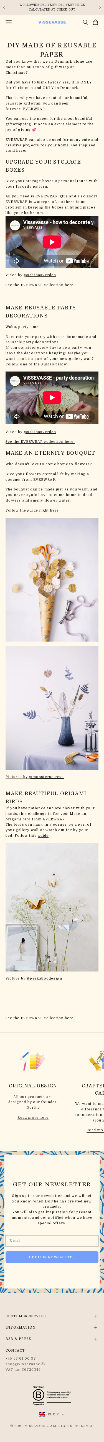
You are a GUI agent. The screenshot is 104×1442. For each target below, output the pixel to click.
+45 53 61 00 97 (21, 1358)
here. (55, 510)
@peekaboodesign (44, 978)
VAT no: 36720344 (23, 1370)
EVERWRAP (34, 109)
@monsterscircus (46, 777)
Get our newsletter (52, 1257)
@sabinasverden (40, 275)
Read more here (33, 1118)
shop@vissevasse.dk (26, 1364)
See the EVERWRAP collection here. (40, 285)
